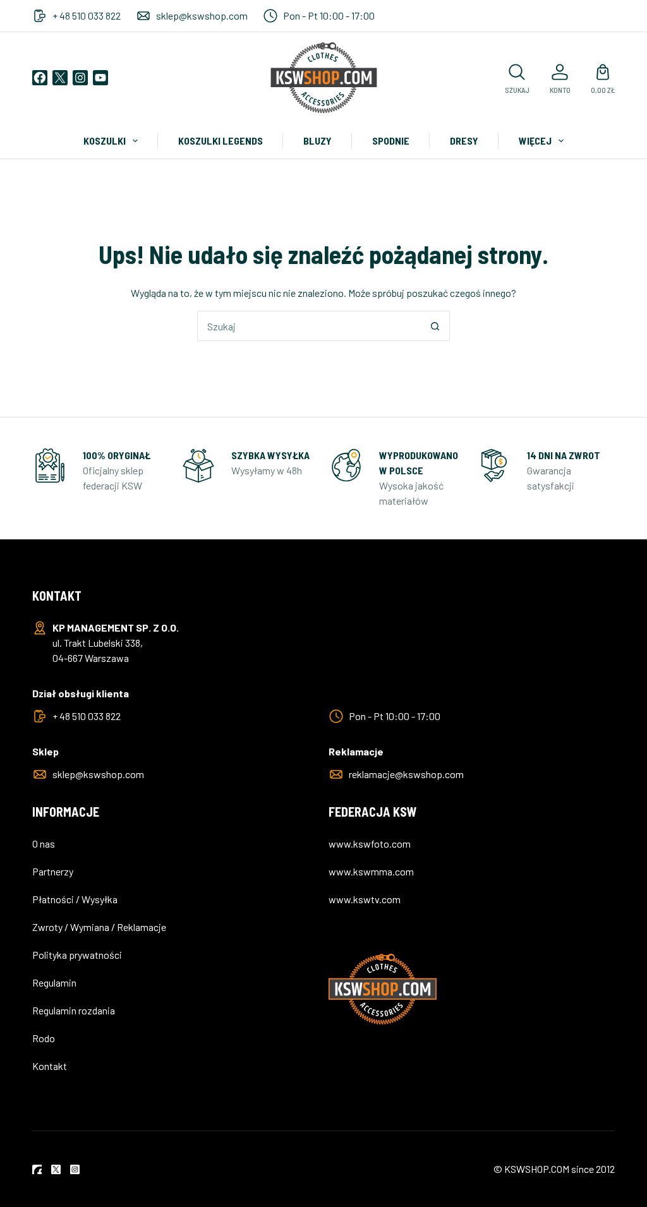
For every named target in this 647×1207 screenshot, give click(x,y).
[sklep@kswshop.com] (143, 15)
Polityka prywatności (77, 955)
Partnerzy (52, 871)
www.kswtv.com (365, 899)
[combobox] (309, 326)
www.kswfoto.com (370, 844)
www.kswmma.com (371, 871)
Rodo (43, 1038)
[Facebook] (39, 77)
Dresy (464, 141)
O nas (43, 844)
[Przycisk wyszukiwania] (434, 325)
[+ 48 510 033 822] (39, 15)
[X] (60, 77)
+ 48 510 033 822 (86, 15)
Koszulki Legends (220, 141)
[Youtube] (100, 77)
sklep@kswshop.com (202, 15)
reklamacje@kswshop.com (406, 774)
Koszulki (104, 141)
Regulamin (54, 982)
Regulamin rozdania (73, 1010)
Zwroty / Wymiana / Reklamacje (99, 927)
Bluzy (317, 141)
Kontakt (49, 1066)
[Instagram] (80, 77)
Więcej (535, 141)
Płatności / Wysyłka (75, 899)
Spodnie (390, 141)
